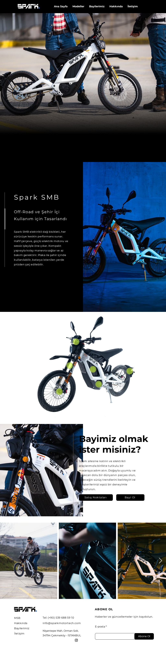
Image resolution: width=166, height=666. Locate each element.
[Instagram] (76, 640)
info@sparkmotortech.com (62, 623)
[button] (97, 6)
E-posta (100, 626)
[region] (76, 346)
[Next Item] (160, 561)
